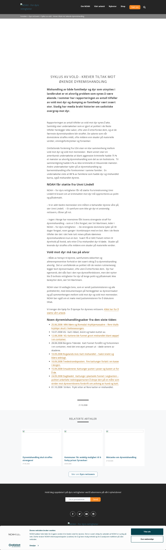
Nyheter (113, 6)
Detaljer (33, 546)
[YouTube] (86, 513)
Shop (123, 6)
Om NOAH (85, 6)
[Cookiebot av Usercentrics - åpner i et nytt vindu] (15, 545)
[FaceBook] (72, 513)
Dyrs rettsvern (34, 16)
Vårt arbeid (99, 6)
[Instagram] (93, 513)
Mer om (83, 474)
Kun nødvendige (147, 539)
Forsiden (23, 16)
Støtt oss (135, 7)
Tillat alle (147, 532)
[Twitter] (79, 513)
